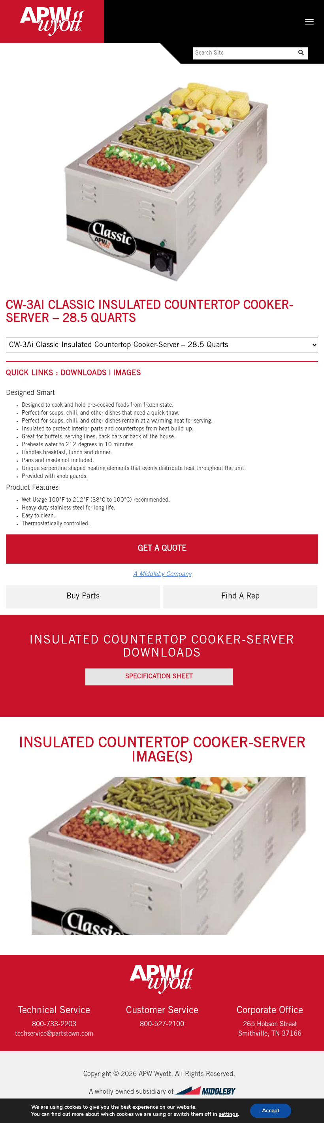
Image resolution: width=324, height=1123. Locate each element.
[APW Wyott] (52, 21)
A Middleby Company (162, 574)
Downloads (86, 373)
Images (127, 373)
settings (228, 1114)
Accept (270, 1110)
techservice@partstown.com (54, 1034)
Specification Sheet (159, 677)
